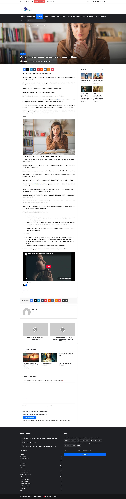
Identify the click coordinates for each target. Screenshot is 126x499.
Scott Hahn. (67, 445)
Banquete (67, 438)
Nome (24, 398)
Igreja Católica (25, 481)
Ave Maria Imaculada (46, 363)
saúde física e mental (36, 184)
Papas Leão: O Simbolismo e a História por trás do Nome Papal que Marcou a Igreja (98, 97)
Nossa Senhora (26, 486)
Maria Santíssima (58, 99)
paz (100, 443)
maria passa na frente (85, 440)
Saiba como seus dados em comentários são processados (56, 420)
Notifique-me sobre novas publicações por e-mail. (35, 414)
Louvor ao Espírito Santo (65, 363)
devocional (67, 440)
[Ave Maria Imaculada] (49, 357)
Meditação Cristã (26, 483)
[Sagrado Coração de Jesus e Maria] (98, 76)
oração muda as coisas (92, 443)
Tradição (73, 445)
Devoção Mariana (86, 80)
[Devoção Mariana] (86, 76)
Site (51, 405)
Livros (83, 16)
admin (24, 61)
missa (100, 440)
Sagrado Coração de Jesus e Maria (98, 81)
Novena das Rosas (68, 443)
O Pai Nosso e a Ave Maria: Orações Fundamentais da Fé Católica (30, 365)
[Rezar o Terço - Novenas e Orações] (26, 8)
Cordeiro (97, 438)
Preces (46, 16)
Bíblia (58, 16)
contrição (85, 438)
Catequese (90, 16)
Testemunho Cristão (26, 474)
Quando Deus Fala (25, 470)
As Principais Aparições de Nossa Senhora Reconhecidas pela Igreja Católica (63, 1)
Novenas (52, 16)
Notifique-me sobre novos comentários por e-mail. (35, 411)
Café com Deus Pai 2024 (76, 438)
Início (23, 16)
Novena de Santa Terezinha (80, 443)
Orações (39, 16)
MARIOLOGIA (94, 440)
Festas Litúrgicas (101, 16)
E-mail (24, 405)
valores (78, 445)
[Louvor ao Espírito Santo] (67, 357)
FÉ (78, 440)
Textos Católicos (73, 16)
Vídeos (64, 16)
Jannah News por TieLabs (51, 496)
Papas (23, 488)
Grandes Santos (26, 479)
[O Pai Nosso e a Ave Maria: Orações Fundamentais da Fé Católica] (31, 357)
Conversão (91, 438)
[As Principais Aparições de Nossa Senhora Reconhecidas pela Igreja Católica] (86, 89)
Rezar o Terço (31, 16)
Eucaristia (73, 440)
